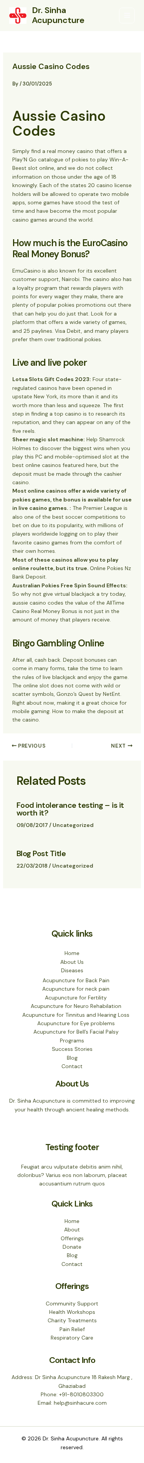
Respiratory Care (72, 1337)
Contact (72, 1066)
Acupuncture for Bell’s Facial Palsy (76, 1031)
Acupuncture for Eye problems (76, 1023)
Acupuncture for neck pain (75, 988)
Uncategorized (73, 825)
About (72, 1229)
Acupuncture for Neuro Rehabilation (76, 1006)
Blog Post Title (41, 853)
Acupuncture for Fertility (76, 997)
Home (72, 953)
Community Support (72, 1303)
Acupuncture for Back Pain (76, 980)
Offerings (72, 1238)
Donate (72, 1246)
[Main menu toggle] (127, 15)
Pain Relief (72, 1329)
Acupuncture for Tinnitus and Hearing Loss (75, 1014)
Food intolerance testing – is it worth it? (70, 809)
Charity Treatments (72, 1320)
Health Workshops (72, 1311)
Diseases (72, 970)
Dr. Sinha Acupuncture (58, 15)
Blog (72, 1057)
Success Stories (72, 1048)
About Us (72, 961)
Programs (72, 1040)
